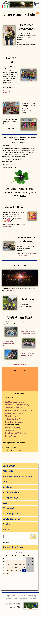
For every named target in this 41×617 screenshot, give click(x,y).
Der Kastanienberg (13, 428)
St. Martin (9, 430)
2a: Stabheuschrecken (14, 402)
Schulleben (8, 487)
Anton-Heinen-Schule (13, 547)
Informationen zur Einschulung (17, 476)
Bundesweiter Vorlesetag (15, 433)
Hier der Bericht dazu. (25, 308)
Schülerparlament (11, 519)
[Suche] (33, 536)
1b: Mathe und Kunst (14, 408)
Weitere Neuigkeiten (20, 364)
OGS (5, 482)
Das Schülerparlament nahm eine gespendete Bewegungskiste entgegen (28, 331)
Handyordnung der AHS (15, 413)
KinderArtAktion (12, 436)
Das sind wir (9, 466)
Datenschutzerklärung (27, 596)
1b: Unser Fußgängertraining (17, 405)
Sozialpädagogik (10, 498)
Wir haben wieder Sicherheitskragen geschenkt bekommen (9, 343)
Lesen (5, 503)
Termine (6, 524)
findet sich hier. (11, 290)
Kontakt (6, 530)
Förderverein (9, 508)
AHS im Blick (9, 471)
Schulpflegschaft (11, 514)
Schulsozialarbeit (11, 492)
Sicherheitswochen (13, 416)
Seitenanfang (11, 598)
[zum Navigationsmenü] (37, 11)
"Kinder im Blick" (12, 419)
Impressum (10, 596)
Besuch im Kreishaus (14, 422)
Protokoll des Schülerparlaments (19, 411)
